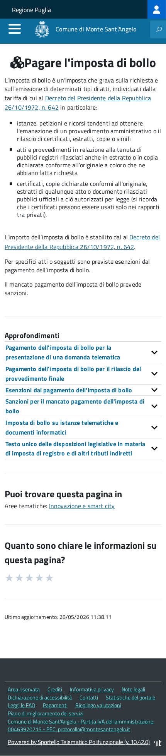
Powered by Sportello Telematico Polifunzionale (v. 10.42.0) (79, 741)
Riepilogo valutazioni (98, 705)
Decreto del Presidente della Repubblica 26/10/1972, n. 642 (82, 241)
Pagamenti (55, 705)
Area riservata (24, 689)
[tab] (83, 352)
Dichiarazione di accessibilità (40, 697)
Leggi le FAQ (21, 705)
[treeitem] (156, 9)
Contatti (89, 697)
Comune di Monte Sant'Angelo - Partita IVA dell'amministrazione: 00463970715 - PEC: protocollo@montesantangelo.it (81, 725)
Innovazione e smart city (82, 505)
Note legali (133, 689)
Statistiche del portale (130, 697)
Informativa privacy (92, 689)
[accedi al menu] (14, 28)
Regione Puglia (31, 9)
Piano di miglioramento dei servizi (45, 713)
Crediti (54, 689)
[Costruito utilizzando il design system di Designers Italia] (157, 744)
